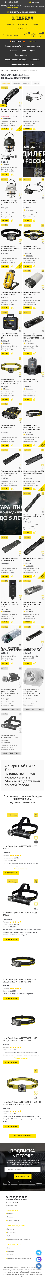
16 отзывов (29, 210)
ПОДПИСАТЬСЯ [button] (22, 1177)
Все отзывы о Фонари (22, 1135)
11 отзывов (7, 118)
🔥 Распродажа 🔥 (17, 41)
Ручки (32, 50)
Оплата (10, 1217)
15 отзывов (29, 566)
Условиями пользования (27, 1184)
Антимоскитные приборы (15, 60)
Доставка (10, 1213)
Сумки (23, 50)
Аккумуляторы (33, 46)
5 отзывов (29, 389)
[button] (11, 7)
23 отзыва (6, 742)
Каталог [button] (10, 24)
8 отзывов (29, 256)
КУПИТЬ (5, 129)
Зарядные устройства (14, 46)
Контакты (22, 28)
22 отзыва (29, 435)
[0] (40, 35)
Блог (9, 1248)
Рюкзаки (13, 50)
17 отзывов (29, 343)
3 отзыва (6, 164)
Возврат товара (13, 1220)
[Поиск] (3, 35)
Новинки (10, 1251)
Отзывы (34, 24)
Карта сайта (11, 1232)
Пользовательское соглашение (18, 1239)
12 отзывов (7, 611)
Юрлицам (22, 24)
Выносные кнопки (22, 55)
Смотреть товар (11, 873)
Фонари (32, 41)
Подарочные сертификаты (22, 64)
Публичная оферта (14, 1236)
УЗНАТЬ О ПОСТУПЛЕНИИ (11, 709)
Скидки (10, 1255)
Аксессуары (35, 60)
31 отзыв (6, 389)
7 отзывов (6, 343)
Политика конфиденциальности (19, 1258)
